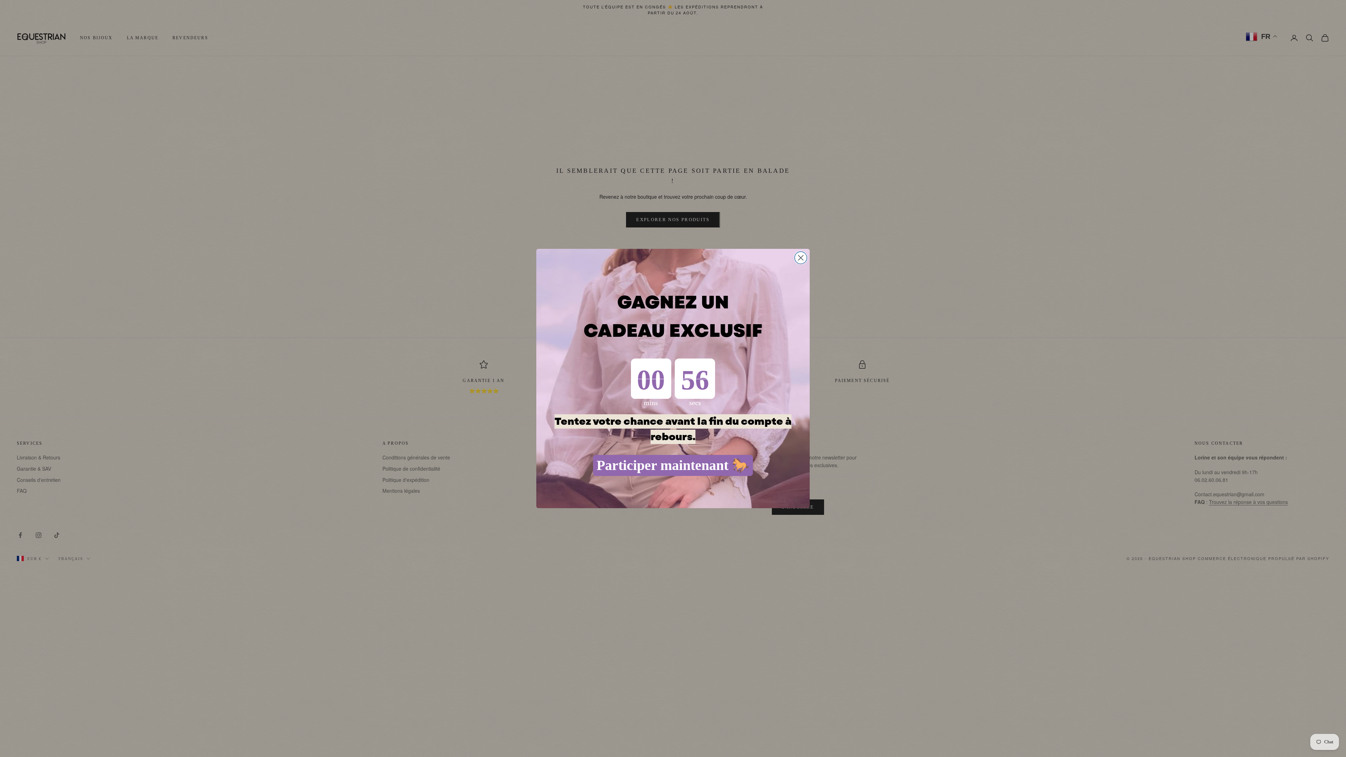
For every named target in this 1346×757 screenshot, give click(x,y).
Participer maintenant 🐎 (673, 465)
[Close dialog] (801, 258)
